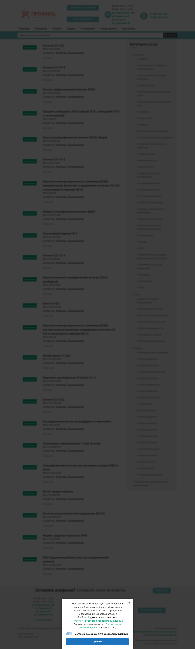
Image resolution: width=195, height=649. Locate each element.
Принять (97, 641)
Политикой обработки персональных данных (97, 620)
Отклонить (129, 602)
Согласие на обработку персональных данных (101, 633)
